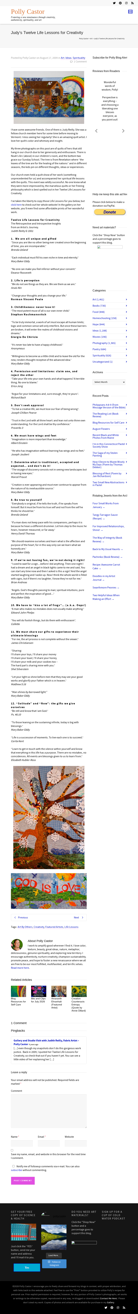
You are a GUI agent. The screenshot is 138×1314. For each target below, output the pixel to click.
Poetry (99, 349)
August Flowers (101, 429)
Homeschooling (105, 318)
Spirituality (79, 58)
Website (69, 1136)
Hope (99, 324)
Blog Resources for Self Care (18, 1001)
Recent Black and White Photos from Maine (106, 436)
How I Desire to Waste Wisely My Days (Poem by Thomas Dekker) (109, 464)
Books (99, 305)
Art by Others (25, 927)
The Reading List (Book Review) (105, 415)
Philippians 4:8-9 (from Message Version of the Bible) (109, 406)
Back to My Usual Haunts (108, 549)
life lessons (71, 927)
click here (16, 204)
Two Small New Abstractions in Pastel (108, 484)
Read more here (20, 968)
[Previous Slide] (96, 130)
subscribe (16, 1170)
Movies (100, 337)
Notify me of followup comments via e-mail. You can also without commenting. (45, 1168)
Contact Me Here (108, 1298)
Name (14, 1136)
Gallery (110, 1302)
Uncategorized (103, 361)
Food (99, 312)
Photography (104, 343)
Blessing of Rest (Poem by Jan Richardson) (107, 475)
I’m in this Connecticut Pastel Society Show (109, 445)
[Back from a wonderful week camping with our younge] (53, 1237)
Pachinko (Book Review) (108, 557)
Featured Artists (54, 927)
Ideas (68, 58)
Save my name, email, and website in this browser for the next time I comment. (48, 1156)
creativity (39, 927)
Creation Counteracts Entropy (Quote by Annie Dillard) (79, 1004)
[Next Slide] (123, 130)
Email (41, 1136)
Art (62, 58)
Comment (16, 1091)
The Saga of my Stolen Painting (105, 454)
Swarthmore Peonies (106, 587)
